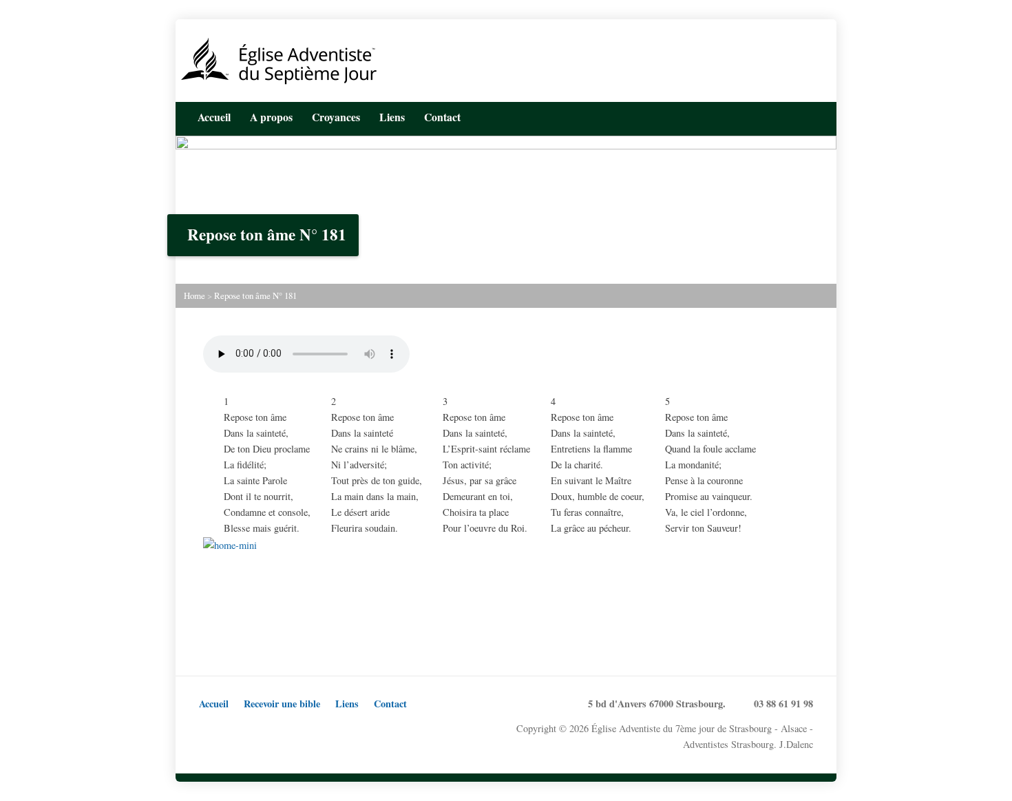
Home (194, 295)
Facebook (786, 116)
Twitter (765, 116)
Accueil (214, 117)
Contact (390, 703)
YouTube (808, 116)
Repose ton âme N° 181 (255, 295)
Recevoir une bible (282, 703)
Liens (392, 117)
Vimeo (294, 729)
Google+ (251, 729)
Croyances (336, 117)
